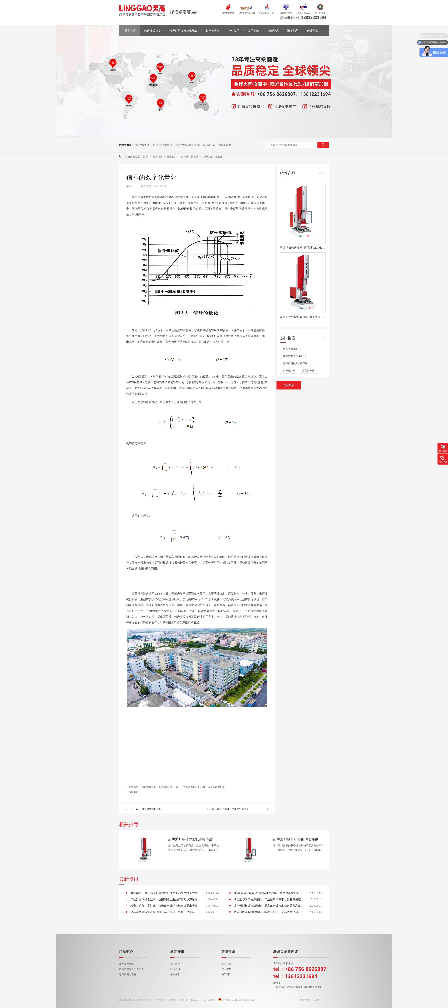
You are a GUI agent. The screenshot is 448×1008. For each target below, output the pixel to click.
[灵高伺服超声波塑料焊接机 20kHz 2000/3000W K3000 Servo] (302, 213)
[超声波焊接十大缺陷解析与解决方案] (143, 849)
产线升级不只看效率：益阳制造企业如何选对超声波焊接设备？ (165, 899)
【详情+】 (213, 850)
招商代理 (292, 30)
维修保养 (175, 974)
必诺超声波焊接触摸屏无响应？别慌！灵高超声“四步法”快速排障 (269, 912)
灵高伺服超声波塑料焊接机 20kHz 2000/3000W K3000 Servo (303, 247)
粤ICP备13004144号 (189, 1000)
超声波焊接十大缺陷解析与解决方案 (193, 838)
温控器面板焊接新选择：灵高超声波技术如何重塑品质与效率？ (269, 906)
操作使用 (175, 964)
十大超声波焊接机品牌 (193, 787)
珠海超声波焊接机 (162, 145)
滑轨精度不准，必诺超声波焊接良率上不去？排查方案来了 (165, 893)
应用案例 (253, 30)
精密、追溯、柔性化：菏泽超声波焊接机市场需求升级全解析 (165, 906)
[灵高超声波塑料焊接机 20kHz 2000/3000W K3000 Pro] (302, 283)
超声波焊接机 (152, 30)
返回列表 (288, 385)
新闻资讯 (273, 30)
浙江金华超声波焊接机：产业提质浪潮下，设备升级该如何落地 (269, 899)
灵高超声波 (225, 145)
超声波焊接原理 (190, 156)
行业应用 (233, 30)
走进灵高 (312, 30)
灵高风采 (226, 964)
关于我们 (226, 974)
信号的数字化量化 (212, 156)
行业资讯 (175, 969)
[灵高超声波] (224, 137)
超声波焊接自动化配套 (183, 30)
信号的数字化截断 (151, 809)
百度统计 (317, 1000)
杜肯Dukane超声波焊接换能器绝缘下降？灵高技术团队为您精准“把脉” (269, 893)
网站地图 (209, 1000)
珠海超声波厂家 (216, 787)
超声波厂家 (209, 145)
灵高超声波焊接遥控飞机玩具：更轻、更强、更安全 (162, 912)
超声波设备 (213, 30)
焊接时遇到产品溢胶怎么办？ (233, 809)
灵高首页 (130, 30)
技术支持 (172, 156)
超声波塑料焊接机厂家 (187, 145)
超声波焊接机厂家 (169, 787)
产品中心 (126, 951)
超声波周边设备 (127, 974)
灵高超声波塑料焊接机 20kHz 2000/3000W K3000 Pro (303, 317)
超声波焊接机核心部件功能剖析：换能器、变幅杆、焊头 (298, 838)
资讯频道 (157, 156)
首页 (146, 156)
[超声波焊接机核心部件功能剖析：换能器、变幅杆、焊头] (248, 849)
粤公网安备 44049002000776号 (238, 1000)
